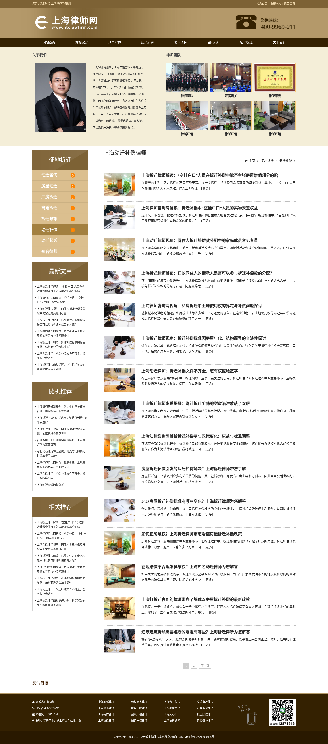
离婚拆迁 (49, 208)
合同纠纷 (213, 42)
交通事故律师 (205, 702)
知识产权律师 (139, 720)
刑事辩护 (114, 42)
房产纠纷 (147, 42)
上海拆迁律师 (106, 720)
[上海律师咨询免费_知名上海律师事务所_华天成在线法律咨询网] (74, 28)
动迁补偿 (49, 230)
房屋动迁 (49, 186)
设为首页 (262, 3)
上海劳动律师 (172, 714)
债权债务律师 (139, 702)
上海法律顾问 (172, 720)
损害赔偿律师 (205, 714)
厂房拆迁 (49, 197)
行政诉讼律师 (205, 708)
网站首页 (49, 42)
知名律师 (49, 251)
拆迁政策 (49, 219)
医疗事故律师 (139, 708)
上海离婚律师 (106, 702)
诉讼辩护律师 (205, 720)
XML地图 (185, 736)
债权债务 (180, 42)
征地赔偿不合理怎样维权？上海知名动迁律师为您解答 (189, 567)
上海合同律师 (172, 702)
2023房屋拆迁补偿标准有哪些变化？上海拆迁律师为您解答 (193, 501)
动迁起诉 (49, 240)
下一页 (205, 665)
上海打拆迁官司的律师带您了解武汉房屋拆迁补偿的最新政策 (195, 599)
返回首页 (289, 3)
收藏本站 (275, 3)
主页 (252, 161)
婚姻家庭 (81, 42)
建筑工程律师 (139, 714)
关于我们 (279, 42)
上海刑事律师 (106, 708)
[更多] (205, 188)
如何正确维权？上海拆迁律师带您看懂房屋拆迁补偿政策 (191, 534)
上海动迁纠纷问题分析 (50, 485)
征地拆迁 (246, 42)
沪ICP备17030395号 (202, 736)
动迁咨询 (49, 175)
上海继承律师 (172, 708)
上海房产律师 (106, 714)
